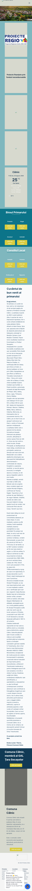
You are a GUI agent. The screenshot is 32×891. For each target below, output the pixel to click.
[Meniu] (29, 3)
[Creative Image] (16, 112)
